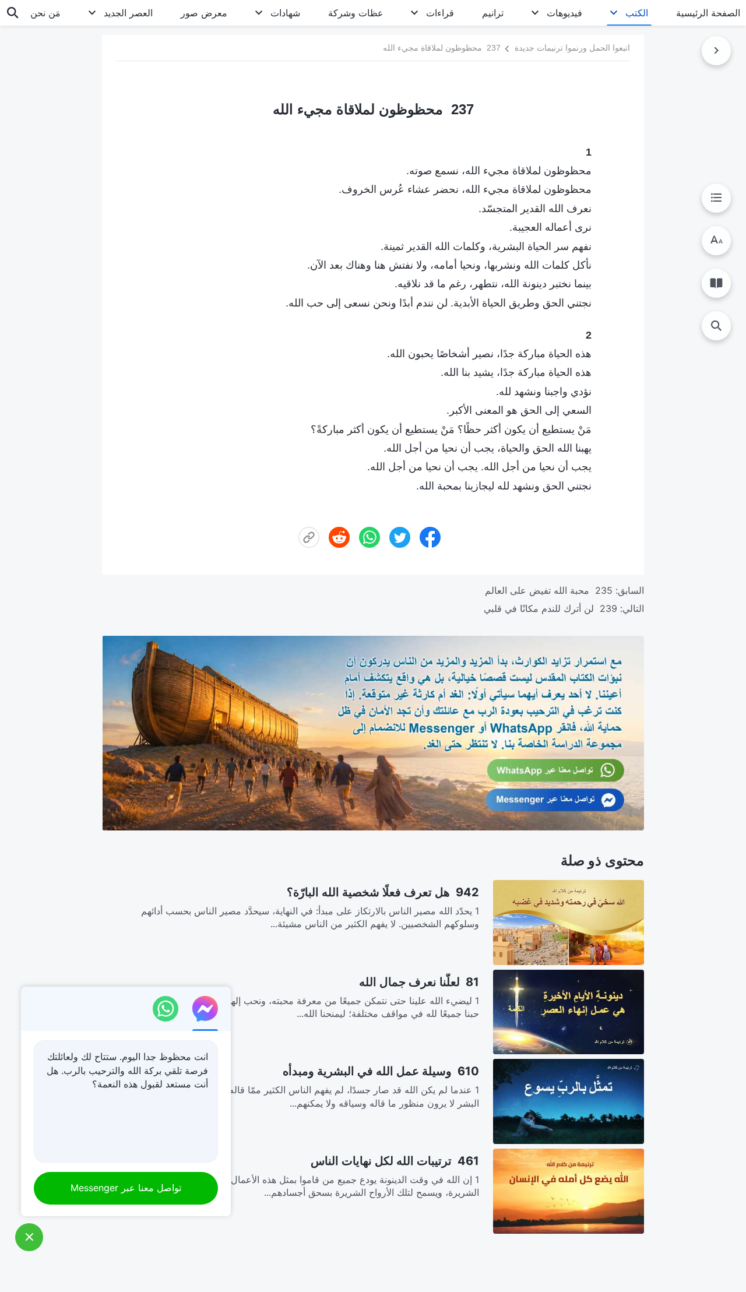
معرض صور (204, 13)
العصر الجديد (128, 13)
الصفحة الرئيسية (708, 13)
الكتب (636, 13)
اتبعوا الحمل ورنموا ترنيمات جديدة (572, 47)
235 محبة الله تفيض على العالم (549, 590)
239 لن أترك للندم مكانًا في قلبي (550, 608)
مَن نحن (45, 13)
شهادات (285, 13)
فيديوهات (564, 13)
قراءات (440, 13)
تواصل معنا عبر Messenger (126, 1188)
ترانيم (493, 13)
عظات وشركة (355, 13)
